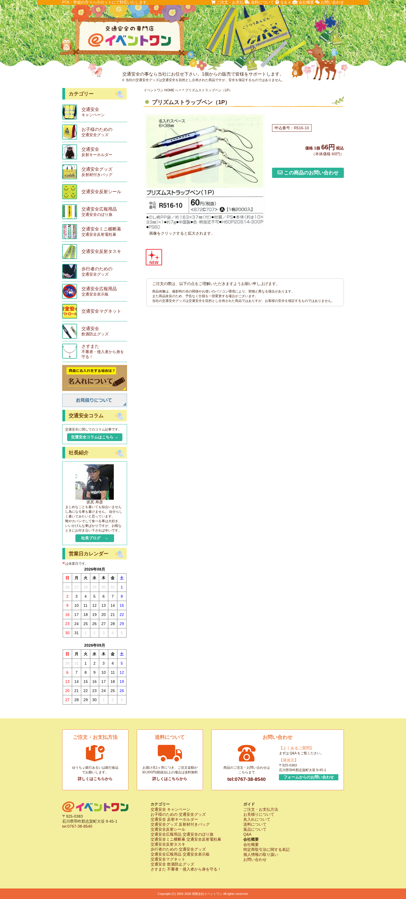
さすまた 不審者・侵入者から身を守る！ (186, 869)
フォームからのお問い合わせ (309, 777)
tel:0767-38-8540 (246, 779)
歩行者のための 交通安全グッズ (178, 849)
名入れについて (256, 819)
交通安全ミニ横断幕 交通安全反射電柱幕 (186, 839)
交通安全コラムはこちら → (94, 437)
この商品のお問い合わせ (311, 172)
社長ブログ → (94, 538)
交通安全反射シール (168, 829)
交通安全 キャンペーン (170, 809)
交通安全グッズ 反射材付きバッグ (180, 824)
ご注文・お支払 (229, 2)
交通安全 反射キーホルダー (174, 819)
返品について (255, 829)
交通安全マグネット (168, 859)
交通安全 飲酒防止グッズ (172, 864)
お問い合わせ (332, 2)
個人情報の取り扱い (260, 854)
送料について (262, 2)
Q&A (247, 834)
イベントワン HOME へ (161, 90)
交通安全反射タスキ (168, 844)
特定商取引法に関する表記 (266, 849)
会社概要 (305, 2)
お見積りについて (258, 814)
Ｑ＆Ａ (285, 2)
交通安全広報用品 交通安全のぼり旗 (182, 834)
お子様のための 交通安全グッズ (178, 814)
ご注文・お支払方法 (260, 809)
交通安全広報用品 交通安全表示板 (180, 854)
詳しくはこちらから (95, 778)
